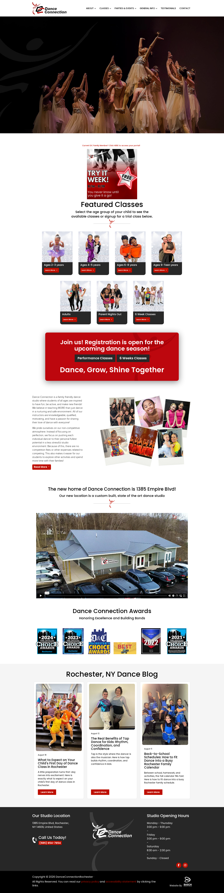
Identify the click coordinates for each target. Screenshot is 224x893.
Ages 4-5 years (90, 265)
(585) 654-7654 (50, 843)
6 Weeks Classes (133, 358)
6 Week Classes (145, 314)
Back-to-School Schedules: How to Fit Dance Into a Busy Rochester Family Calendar (160, 761)
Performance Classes (95, 358)
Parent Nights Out (110, 314)
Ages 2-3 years (54, 265)
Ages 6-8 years (127, 265)
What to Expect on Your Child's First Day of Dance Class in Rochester (58, 763)
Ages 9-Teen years (165, 265)
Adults (66, 314)
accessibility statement (121, 881)
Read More (40, 467)
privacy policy (90, 881)
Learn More (50, 270)
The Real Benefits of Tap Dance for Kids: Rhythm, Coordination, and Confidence (110, 743)
